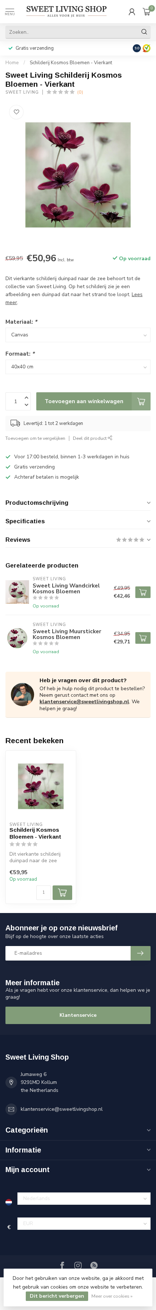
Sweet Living (22, 92)
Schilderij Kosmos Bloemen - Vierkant (71, 63)
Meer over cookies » (111, 1296)
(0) (80, 92)
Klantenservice (78, 1015)
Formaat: (19, 353)
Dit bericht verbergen (57, 1296)
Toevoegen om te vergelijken (35, 438)
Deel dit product (90, 438)
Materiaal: (21, 322)
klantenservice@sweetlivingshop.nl (84, 701)
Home (12, 63)
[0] (147, 11)
